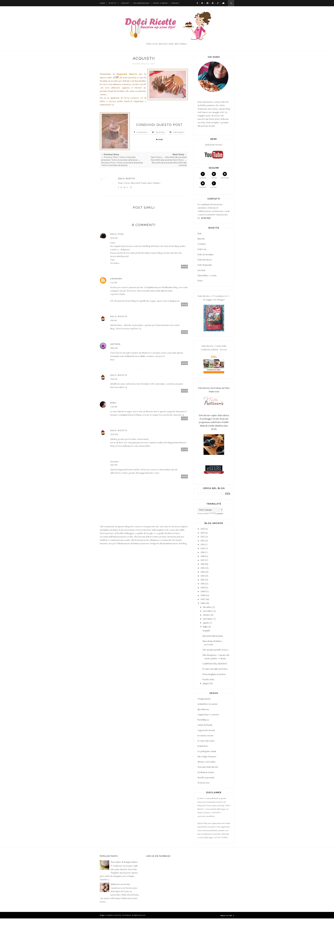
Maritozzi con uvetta (120, 884)
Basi (199, 233)
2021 (202, 544)
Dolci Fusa (117, 234)
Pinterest (178, 132)
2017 (202, 560)
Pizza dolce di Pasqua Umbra (124, 862)
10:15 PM (113, 238)
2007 (203, 599)
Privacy (175, 3)
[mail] (222, 3)
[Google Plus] (217, 3)
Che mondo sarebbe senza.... (216, 650)
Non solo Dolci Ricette (208, 767)
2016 (203, 564)
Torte (200, 280)
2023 (203, 536)
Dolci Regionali (204, 265)
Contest (125, 3)
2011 (202, 583)
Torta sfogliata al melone (214, 674)
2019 (203, 552)
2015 (202, 568)
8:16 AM (113, 320)
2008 (203, 595)
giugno (206, 683)
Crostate (202, 244)
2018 (202, 556)
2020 (203, 548)
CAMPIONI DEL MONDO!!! (214, 663)
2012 (202, 579)
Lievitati (201, 270)
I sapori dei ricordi (206, 730)
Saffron (115, 344)
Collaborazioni (141, 3)
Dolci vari (202, 249)
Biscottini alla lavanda (212, 636)
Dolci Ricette (126, 178)
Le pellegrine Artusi (207, 751)
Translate (218, 513)
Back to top (226, 915)
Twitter (160, 132)
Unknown (116, 278)
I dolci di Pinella (205, 725)
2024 (203, 533)
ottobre (206, 615)
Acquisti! (206, 630)
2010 (203, 587)
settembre (208, 619)
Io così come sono (206, 741)
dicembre (207, 607)
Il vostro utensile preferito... (215, 669)
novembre (208, 611)
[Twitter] (201, 3)
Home (102, 3)
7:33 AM (113, 282)
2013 (203, 576)
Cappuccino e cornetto (208, 714)
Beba (113, 403)
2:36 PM (113, 407)
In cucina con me (206, 735)
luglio (205, 626)
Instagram (225, 178)
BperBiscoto (203, 709)
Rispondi (184, 266)
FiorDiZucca (203, 720)
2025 (203, 529)
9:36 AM (113, 379)
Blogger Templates (106, 915)
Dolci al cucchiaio (205, 254)
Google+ (214, 187)
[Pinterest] (212, 3)
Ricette (113, 3)
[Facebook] (197, 3)
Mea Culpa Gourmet (207, 756)
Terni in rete (204, 783)
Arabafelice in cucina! (207, 704)
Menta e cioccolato (206, 762)
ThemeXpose (126, 915)
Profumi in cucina (206, 772)
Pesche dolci (208, 679)
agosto (206, 623)
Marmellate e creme (207, 275)
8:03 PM (113, 465)
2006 (203, 603)
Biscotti (201, 238)
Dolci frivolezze (205, 259)
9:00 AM (113, 348)
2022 (203, 540)
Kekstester (203, 746)
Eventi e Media (160, 3)
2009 (203, 591)
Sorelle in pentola (206, 777)
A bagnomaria (204, 699)
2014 (203, 572)
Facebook (142, 132)
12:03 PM (114, 434)
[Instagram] (206, 3)
